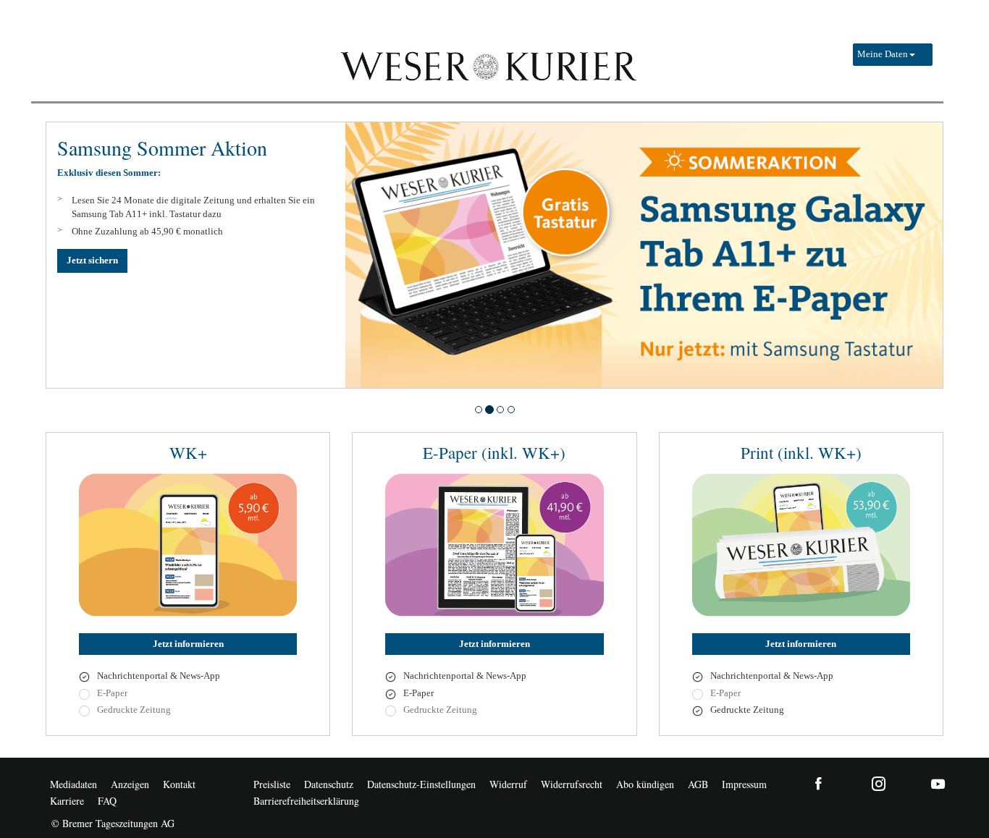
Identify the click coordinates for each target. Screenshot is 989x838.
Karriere (67, 801)
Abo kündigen (645, 784)
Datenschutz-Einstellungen (421, 784)
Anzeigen (130, 784)
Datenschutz (328, 784)
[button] (893, 54)
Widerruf (508, 784)
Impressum (744, 784)
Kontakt (179, 784)
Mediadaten (73, 784)
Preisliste (271, 784)
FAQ (107, 801)
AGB (698, 784)
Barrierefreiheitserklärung (306, 801)
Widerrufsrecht (571, 784)
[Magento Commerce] (487, 65)
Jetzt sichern (92, 260)
